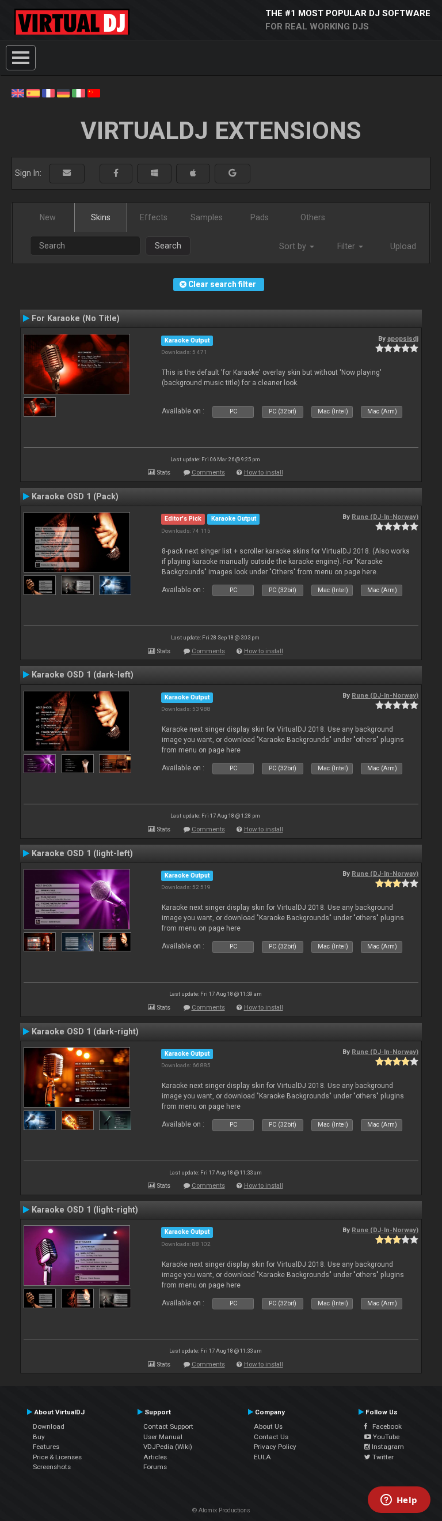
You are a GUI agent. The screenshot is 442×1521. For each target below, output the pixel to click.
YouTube (385, 1437)
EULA (262, 1457)
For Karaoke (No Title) (76, 318)
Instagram (387, 1447)
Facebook (384, 1426)
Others (312, 217)
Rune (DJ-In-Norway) (385, 517)
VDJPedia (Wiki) (167, 1447)
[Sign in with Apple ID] (193, 173)
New (48, 217)
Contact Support (168, 1426)
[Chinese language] (93, 92)
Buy (39, 1437)
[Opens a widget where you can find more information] (398, 1500)
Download (48, 1426)
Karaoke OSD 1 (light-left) (82, 853)
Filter (347, 246)
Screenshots (52, 1467)
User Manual (162, 1437)
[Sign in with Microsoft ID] (154, 173)
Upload (403, 246)
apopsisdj (402, 338)
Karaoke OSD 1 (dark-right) (85, 1031)
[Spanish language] (32, 92)
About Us (268, 1426)
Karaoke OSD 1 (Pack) (75, 496)
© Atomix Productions (221, 1510)
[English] (18, 92)
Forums (155, 1467)
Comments (208, 472)
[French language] (48, 92)
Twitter (382, 1457)
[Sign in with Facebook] (116, 173)
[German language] (63, 92)
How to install (263, 472)
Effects (153, 217)
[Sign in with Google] (232, 173)
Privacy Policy (275, 1447)
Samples (206, 217)
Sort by (293, 246)
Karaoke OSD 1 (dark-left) (83, 674)
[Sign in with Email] (67, 173)
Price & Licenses (57, 1457)
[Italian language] (78, 92)
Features (46, 1447)
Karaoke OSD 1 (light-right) (85, 1209)
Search (168, 245)
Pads (259, 217)
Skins (100, 217)
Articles (155, 1457)
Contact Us (271, 1437)
